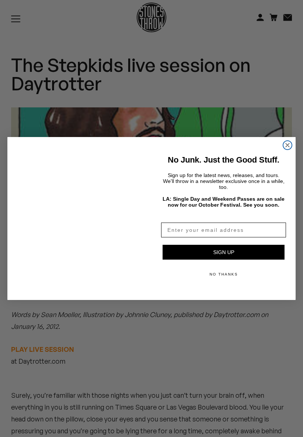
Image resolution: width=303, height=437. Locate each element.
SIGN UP (223, 252)
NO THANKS (224, 274)
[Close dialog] (287, 136)
